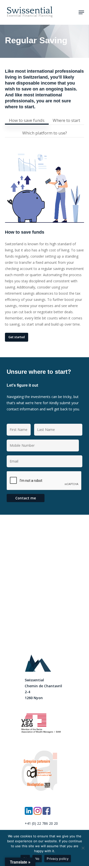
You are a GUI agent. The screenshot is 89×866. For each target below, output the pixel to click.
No (37, 859)
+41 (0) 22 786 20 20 (41, 823)
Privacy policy (57, 859)
